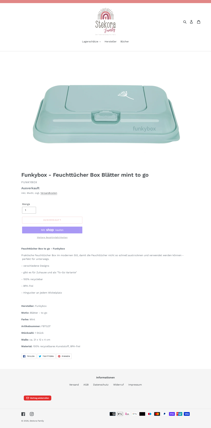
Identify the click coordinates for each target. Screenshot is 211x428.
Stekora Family (37, 421)
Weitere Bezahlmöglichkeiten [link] (52, 237)
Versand (74, 384)
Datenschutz (101, 384)
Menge (26, 204)
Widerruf (118, 384)
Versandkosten (48, 193)
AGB (86, 384)
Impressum (135, 384)
